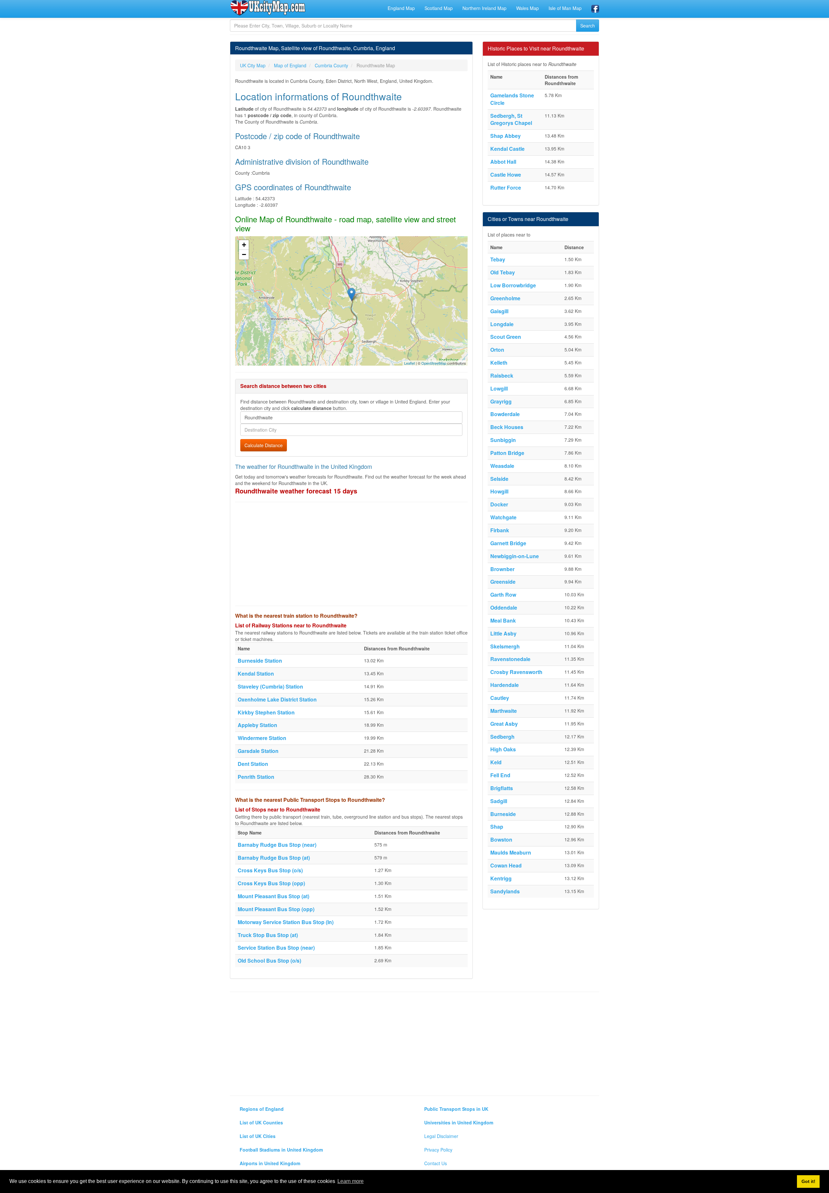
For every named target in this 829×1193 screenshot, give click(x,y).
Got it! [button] (808, 1181)
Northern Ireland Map (484, 8)
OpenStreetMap (433, 363)
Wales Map (527, 8)
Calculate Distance (263, 445)
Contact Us (435, 1163)
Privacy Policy (438, 1149)
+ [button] (244, 245)
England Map (401, 8)
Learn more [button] (350, 1181)
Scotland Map (439, 8)
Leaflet (409, 363)
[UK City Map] (268, 8)
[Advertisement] (351, 554)
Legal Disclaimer (441, 1136)
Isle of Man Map (565, 8)
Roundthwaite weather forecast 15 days (296, 490)
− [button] (244, 254)
